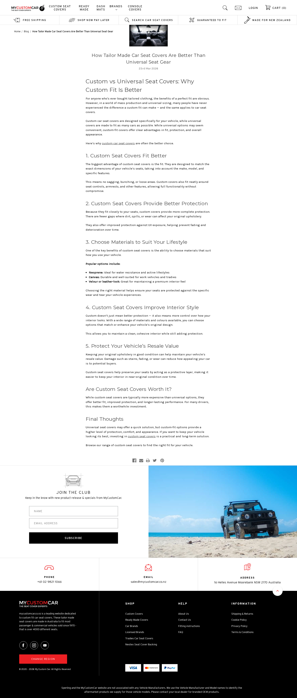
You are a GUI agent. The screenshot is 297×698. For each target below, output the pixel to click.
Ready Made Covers (136, 619)
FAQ (180, 632)
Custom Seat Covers (60, 8)
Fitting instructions (189, 626)
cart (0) (279, 7)
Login (253, 7)
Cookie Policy (239, 619)
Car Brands (131, 626)
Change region (43, 658)
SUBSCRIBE (73, 538)
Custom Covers (134, 613)
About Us (183, 613)
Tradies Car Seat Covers (139, 638)
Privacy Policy (239, 626)
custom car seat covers (118, 143)
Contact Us (184, 619)
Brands (116, 6)
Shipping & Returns (242, 613)
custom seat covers (142, 436)
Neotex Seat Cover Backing (141, 644)
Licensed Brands (134, 632)
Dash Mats (101, 8)
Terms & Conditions (242, 632)
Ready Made (84, 8)
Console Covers (135, 8)
